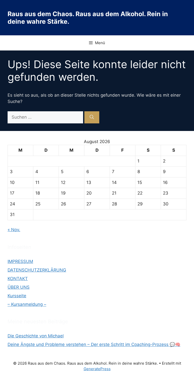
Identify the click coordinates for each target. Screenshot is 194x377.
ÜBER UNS (19, 287)
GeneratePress (97, 368)
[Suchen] (91, 117)
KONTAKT (18, 278)
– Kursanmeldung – (27, 304)
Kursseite (17, 295)
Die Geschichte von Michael (36, 335)
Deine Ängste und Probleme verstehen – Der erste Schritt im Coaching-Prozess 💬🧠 (94, 344)
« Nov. (14, 229)
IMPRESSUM (20, 261)
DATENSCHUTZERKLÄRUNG (37, 270)
